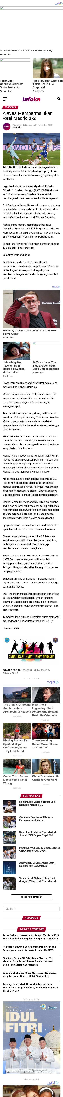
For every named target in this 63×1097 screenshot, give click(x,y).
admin (18, 127)
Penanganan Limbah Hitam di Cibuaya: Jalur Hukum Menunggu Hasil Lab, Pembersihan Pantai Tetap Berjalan (30, 987)
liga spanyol (42, 670)
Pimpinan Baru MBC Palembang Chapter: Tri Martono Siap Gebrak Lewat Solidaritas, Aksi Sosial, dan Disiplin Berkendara (28, 961)
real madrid (11, 673)
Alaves (28, 670)
